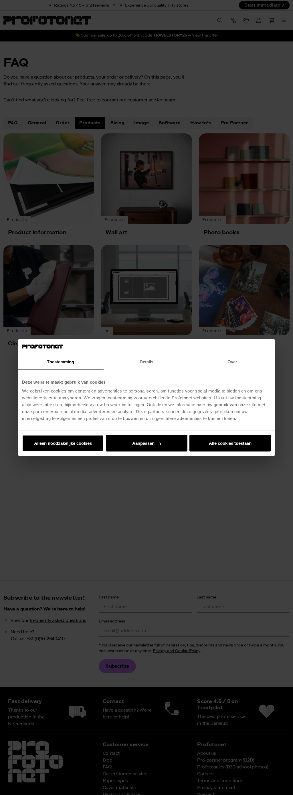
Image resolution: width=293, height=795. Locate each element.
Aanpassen (143, 443)
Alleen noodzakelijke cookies (63, 443)
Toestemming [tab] (60, 361)
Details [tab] (147, 361)
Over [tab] (232, 361)
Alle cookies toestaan (230, 443)
